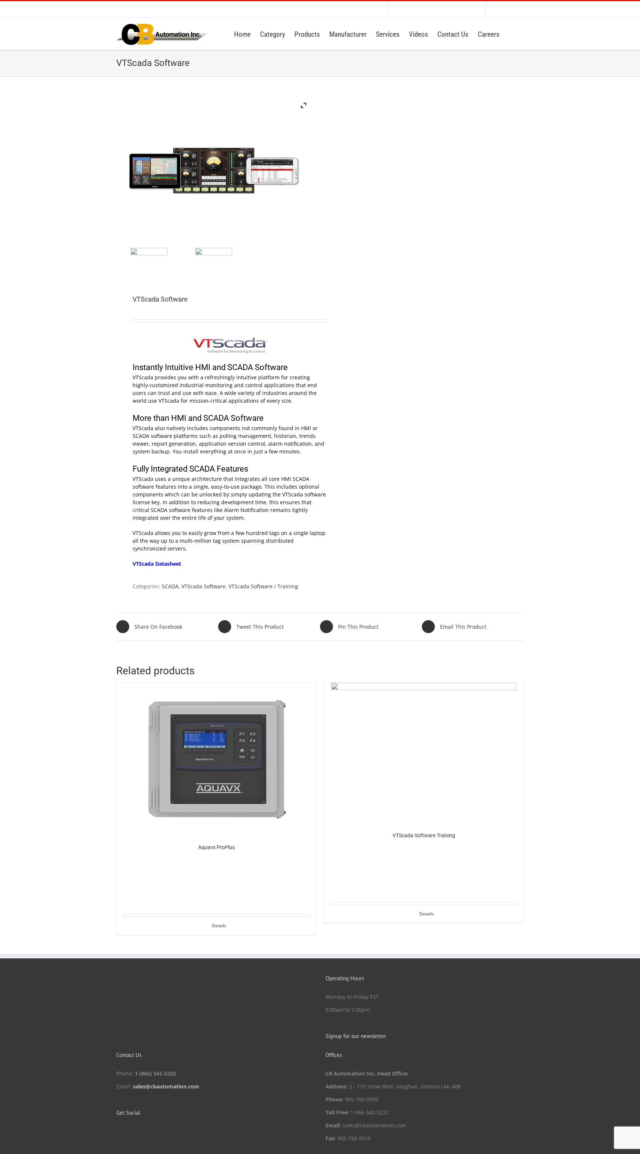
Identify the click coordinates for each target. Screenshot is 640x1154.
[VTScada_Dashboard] (213, 266)
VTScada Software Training (424, 835)
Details (219, 925)
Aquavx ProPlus (216, 847)
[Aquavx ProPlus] (216, 758)
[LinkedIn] (118, 1132)
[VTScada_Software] (149, 266)
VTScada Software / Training (263, 586)
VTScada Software (203, 586)
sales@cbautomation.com (166, 1086)
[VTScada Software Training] (423, 752)
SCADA (170, 586)
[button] (511, 34)
